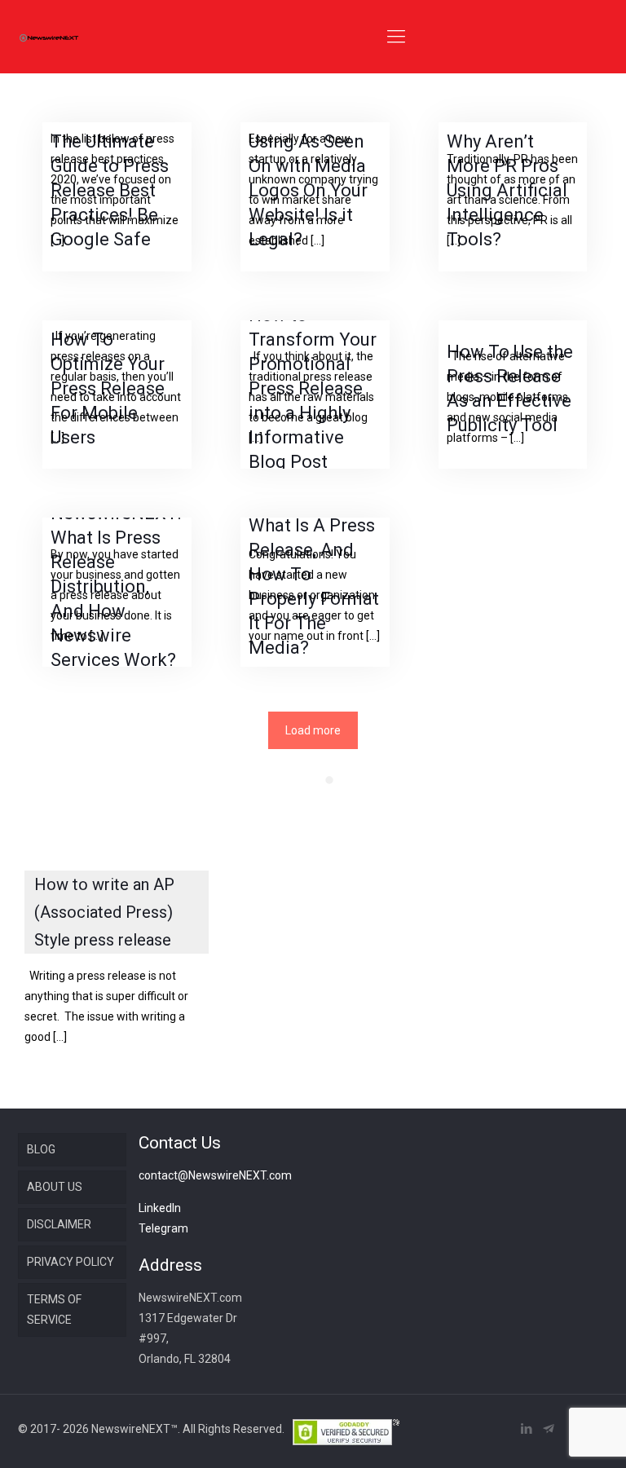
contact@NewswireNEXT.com (215, 1175)
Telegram (163, 1228)
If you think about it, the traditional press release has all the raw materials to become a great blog (311, 397)
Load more (313, 730)
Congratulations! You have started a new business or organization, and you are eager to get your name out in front (314, 595)
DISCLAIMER (59, 1224)
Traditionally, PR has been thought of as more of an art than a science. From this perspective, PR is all (512, 199)
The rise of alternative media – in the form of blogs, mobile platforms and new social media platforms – (507, 397)
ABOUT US (54, 1186)
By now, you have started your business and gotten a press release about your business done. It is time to (115, 595)
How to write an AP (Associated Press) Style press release (104, 912)
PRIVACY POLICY (70, 1261)
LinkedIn (160, 1208)
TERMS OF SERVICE (54, 1309)
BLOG (41, 1149)
